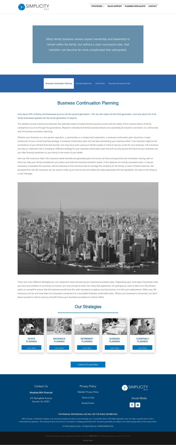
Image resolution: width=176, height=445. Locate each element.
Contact (152, 6)
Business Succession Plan (119, 83)
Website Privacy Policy (88, 392)
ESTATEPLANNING (31, 340)
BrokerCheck (88, 403)
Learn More (31, 348)
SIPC (96, 436)
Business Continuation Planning (59, 83)
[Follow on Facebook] (132, 405)
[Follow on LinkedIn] (137, 405)
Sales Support (115, 6)
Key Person (100, 83)
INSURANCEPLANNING (59, 340)
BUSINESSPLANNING (114, 340)
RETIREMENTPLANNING (87, 340)
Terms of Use (88, 397)
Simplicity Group (75, 426)
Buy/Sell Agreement (84, 83)
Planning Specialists (135, 6)
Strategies (96, 6)
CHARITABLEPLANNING (142, 340)
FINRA (91, 436)
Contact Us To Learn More (88, 364)
